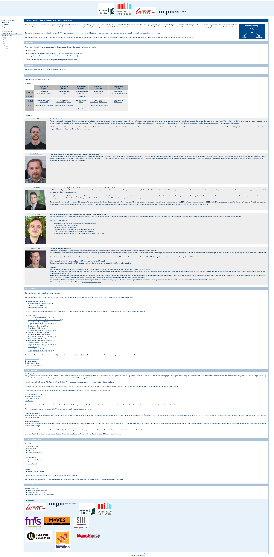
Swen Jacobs (36, 119)
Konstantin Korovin (36, 154)
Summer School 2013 (8, 20)
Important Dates (7, 35)
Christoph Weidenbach (35, 452)
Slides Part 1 (99, 93)
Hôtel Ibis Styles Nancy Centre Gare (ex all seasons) (44, 320)
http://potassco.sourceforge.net (91, 282)
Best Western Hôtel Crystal (36, 326)
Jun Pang (31, 450)
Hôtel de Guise (32, 347)
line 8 (32, 423)
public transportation (86, 409)
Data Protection (148, 553)
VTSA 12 (5, 40)
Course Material (41, 93)
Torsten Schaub (36, 248)
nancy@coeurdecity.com (39, 338)
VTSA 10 (5, 44)
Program (4, 27)
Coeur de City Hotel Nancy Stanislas (39, 332)
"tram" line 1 (34, 415)
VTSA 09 (5, 46)
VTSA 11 (5, 42)
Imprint (141, 553)
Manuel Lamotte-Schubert (64, 47)
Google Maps (29, 401)
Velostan (76, 434)
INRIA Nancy (29, 390)
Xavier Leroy (36, 214)
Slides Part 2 (81, 93)
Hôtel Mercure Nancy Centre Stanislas (40, 340)
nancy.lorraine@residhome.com (37, 307)
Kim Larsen (36, 187)
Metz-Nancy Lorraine (101, 376)
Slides (49, 93)
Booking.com (142, 311)
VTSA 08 (5, 48)
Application (5, 22)
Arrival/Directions (7, 31)
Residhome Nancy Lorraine (36, 301)
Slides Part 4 (123, 93)
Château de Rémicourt (32, 359)
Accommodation (7, 29)
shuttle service (105, 386)
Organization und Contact (10, 33)
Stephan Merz (32, 448)
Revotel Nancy (32, 315)
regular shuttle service (192, 376)
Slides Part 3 (114, 93)
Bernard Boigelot (33, 446)
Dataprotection (140, 555)
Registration (5, 24)
